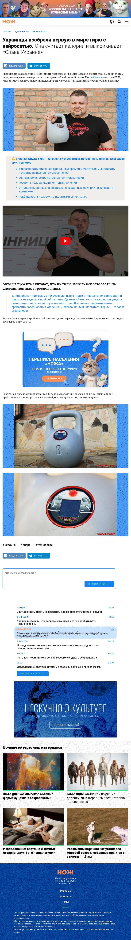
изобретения (24, 629)
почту (51, 926)
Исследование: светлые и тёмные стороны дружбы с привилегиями (59, 667)
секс (19, 663)
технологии (45, 545)
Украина (7, 31)
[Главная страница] (9, 22)
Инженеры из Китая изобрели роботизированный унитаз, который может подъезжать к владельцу (62, 635)
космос (21, 653)
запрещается (106, 921)
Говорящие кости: (96, 798)
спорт (26, 545)
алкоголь (22, 641)
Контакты (65, 896)
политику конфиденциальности (99, 929)
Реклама (65, 891)
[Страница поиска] (119, 21)
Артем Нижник (22, 31)
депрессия (23, 617)
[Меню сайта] (126, 21)
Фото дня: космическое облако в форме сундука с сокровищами (57, 657)
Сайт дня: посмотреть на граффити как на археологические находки (59, 611)
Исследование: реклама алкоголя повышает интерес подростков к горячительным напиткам (58, 647)
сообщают (96, 77)
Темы (65, 901)
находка (22, 608)
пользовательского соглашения (68, 929)
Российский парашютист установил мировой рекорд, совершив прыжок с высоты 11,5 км (96, 852)
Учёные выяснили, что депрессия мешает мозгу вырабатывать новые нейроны (56, 622)
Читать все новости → (32, 673)
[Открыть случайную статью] (112, 21)
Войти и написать (99, 584)
